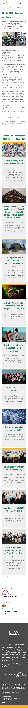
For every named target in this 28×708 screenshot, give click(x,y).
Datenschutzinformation (6, 696)
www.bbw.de (12, 677)
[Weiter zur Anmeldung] (21, 706)
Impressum (21, 694)
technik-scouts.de (5, 7)
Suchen (20, 3)
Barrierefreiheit (5, 702)
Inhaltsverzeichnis (14, 694)
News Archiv (12, 7)
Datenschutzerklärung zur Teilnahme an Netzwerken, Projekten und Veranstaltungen (12, 699)
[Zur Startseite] (3, 3)
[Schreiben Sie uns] (7, 706)
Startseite (4, 694)
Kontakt (8, 694)
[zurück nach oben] (14, 628)
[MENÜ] (24, 3)
